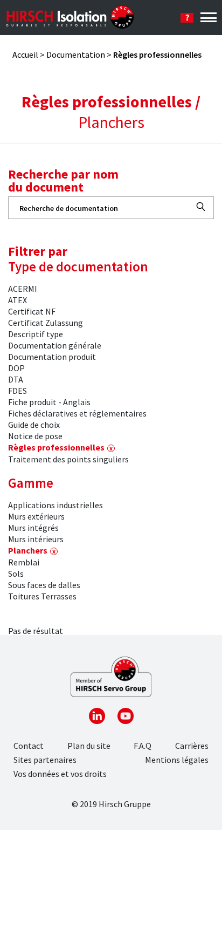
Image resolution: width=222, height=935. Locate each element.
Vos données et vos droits (60, 773)
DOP (16, 368)
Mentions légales (177, 759)
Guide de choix (34, 424)
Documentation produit (52, 356)
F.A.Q (142, 745)
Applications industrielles (55, 505)
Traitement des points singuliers (68, 459)
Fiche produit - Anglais (49, 402)
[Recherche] (201, 206)
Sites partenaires (45, 759)
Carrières (192, 745)
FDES (17, 390)
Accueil (25, 54)
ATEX (17, 300)
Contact (28, 745)
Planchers (27, 550)
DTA (15, 379)
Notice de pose (35, 436)
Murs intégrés (33, 527)
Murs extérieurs (36, 516)
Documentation (75, 54)
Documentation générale (54, 345)
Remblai (23, 562)
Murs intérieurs (36, 539)
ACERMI (22, 288)
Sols (16, 573)
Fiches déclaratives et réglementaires (77, 413)
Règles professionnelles (56, 447)
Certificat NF (32, 311)
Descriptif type (35, 334)
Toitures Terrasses (42, 596)
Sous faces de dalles (44, 584)
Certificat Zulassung (45, 322)
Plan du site (88, 745)
